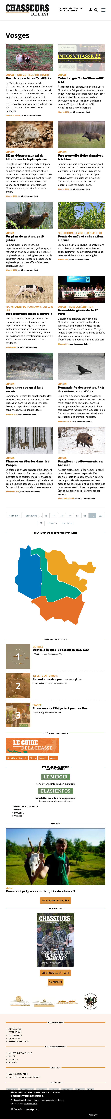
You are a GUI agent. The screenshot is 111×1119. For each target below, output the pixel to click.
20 (100, 515)
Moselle (43, 758)
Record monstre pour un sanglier (57, 679)
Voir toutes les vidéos (55, 900)
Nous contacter (18, 1074)
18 (85, 515)
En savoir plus (30, 1103)
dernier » (67, 523)
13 (46, 515)
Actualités (15, 1028)
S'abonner (55, 982)
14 (53, 515)
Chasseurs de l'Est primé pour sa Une (60, 708)
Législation (15, 1035)
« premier (14, 515)
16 (69, 515)
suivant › (52, 523)
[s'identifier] (91, 10)
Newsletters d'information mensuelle (55, 783)
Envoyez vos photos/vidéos (24, 1077)
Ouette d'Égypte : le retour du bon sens (61, 650)
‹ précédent (31, 515)
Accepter (93, 1115)
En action (14, 1038)
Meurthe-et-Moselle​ (20, 1053)
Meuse (33, 758)
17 (77, 515)
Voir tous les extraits (55, 972)
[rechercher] (96, 10)
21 (41, 523)
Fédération (15, 1032)
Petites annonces (19, 1041)
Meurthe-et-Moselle (17, 758)
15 (61, 515)
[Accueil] (27, 9)
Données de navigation (26, 1109)
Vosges (53, 758)
